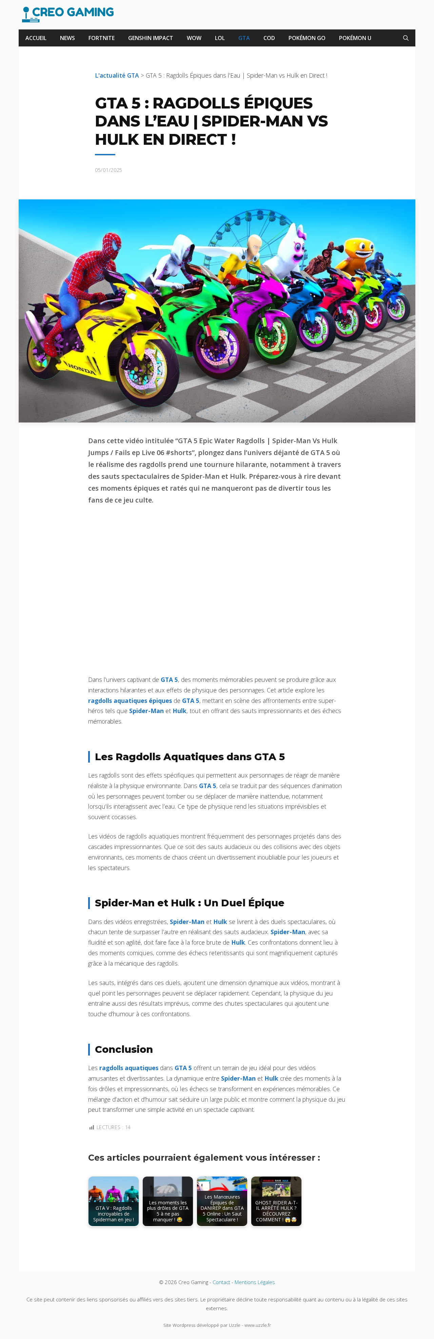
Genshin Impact (150, 38)
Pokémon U (355, 38)
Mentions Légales (255, 1282)
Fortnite (101, 38)
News (67, 38)
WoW (194, 38)
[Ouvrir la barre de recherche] (405, 37)
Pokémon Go (307, 38)
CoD (269, 38)
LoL (220, 38)
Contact (221, 1282)
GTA (244, 38)
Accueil (35, 38)
